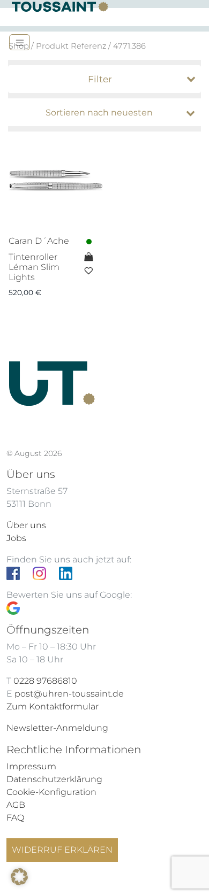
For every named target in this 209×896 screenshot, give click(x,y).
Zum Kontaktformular (52, 706)
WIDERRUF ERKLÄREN (62, 850)
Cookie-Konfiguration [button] (51, 792)
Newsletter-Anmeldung (57, 728)
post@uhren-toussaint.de (69, 694)
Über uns (26, 525)
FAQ (15, 818)
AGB (15, 805)
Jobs (16, 538)
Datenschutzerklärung (54, 779)
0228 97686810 (45, 681)
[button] (19, 877)
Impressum (31, 766)
